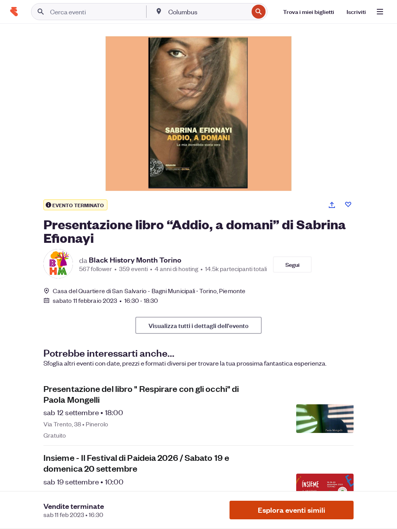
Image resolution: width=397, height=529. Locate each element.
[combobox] (208, 12)
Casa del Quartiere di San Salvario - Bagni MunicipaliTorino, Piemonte (149, 291)
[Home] (14, 11)
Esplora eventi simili (291, 510)
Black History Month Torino (135, 259)
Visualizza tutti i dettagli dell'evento (198, 325)
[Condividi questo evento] (332, 205)
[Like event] (348, 204)
